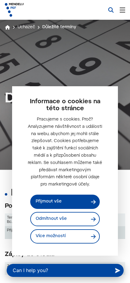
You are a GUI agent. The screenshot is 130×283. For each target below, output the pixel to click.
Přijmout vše (49, 201)
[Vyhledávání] (111, 10)
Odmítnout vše (51, 219)
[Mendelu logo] (35, 10)
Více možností (51, 236)
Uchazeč (26, 27)
